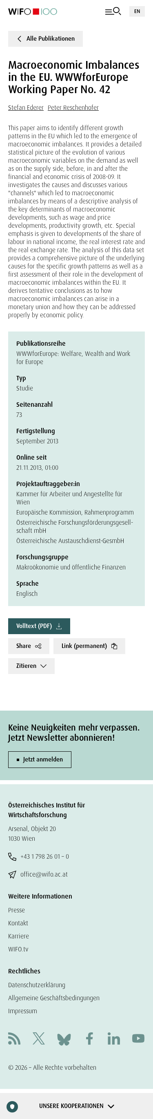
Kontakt (18, 923)
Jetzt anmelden (43, 759)
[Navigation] (113, 11)
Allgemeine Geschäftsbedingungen (54, 998)
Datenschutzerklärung (36, 985)
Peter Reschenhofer (73, 107)
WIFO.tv (18, 949)
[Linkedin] (114, 1039)
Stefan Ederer (26, 107)
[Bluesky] (64, 1039)
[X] (39, 1039)
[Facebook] (89, 1039)
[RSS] (14, 1039)
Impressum (22, 1011)
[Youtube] (138, 1039)
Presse (16, 910)
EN (137, 11)
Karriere (18, 936)
